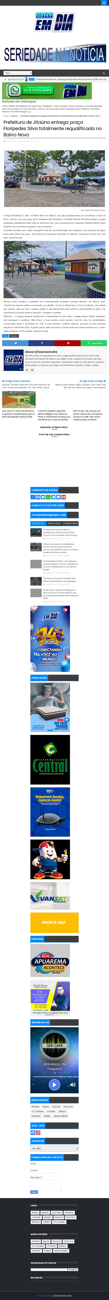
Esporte (36, 1116)
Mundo (47, 1217)
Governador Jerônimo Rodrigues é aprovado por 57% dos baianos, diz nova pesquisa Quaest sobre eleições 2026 (61, 594)
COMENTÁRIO (70, 523)
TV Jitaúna (37, 1111)
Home (6, 116)
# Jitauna (14, 336)
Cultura (56, 1212)
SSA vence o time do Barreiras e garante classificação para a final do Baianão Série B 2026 (18, 413)
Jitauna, (36, 141)
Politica (68, 1107)
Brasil (62, 1111)
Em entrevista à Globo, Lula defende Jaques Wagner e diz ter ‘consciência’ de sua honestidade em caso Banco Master (60, 565)
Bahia (46, 1107)
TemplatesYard (44, 1295)
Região (35, 1107)
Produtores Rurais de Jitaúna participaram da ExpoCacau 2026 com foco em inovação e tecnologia (60, 532)
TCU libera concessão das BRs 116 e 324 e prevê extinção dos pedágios (59, 580)
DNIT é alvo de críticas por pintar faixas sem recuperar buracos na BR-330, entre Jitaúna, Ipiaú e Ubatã (88, 415)
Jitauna (14, 116)
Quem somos (61, 1116)
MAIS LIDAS (54, 523)
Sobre (47, 1116)
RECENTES (38, 523)
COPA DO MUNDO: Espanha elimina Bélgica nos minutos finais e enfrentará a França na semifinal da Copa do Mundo (54, 415)
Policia (56, 1107)
